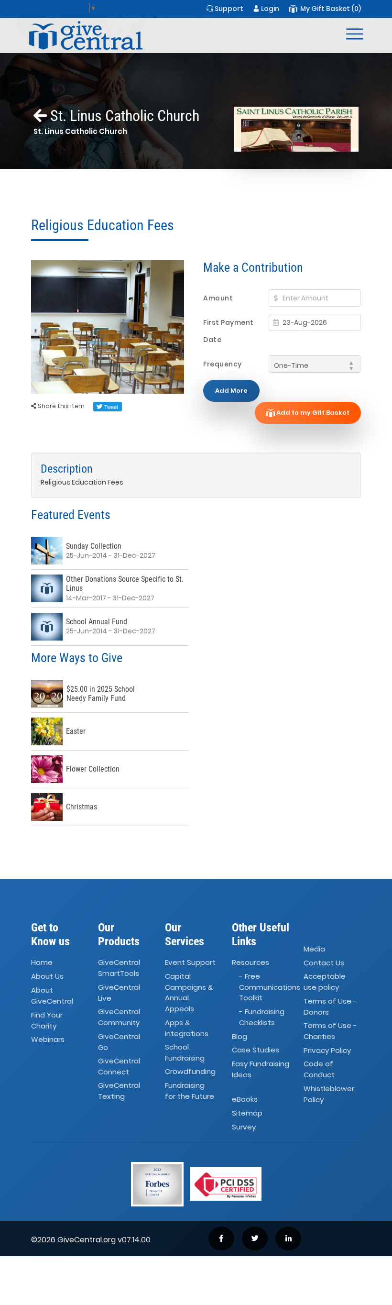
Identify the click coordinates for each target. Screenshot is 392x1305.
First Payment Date (228, 331)
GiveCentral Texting (119, 1091)
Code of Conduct (319, 1069)
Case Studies (255, 1050)
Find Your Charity (47, 1020)
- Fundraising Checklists (261, 1017)
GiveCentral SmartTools (119, 968)
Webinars (48, 1039)
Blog (239, 1036)
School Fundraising (185, 1052)
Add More (231, 390)
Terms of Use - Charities (330, 1030)
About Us (47, 977)
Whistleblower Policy (329, 1094)
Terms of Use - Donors (330, 1006)
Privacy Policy (327, 1050)
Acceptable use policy (325, 982)
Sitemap (247, 1113)
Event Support (190, 963)
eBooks (245, 1099)
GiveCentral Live (119, 992)
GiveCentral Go (119, 1041)
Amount (218, 298)
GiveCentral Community (119, 1017)
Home (42, 963)
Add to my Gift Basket (312, 412)
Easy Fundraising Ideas (260, 1069)
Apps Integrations (186, 1028)
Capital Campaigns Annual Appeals (189, 993)
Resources (250, 963)
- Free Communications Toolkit (269, 987)
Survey (244, 1127)
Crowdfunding (190, 1072)
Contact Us (324, 963)
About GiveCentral (52, 995)
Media (314, 949)
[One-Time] (314, 364)
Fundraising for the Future (189, 1091)
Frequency (222, 364)
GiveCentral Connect (119, 1066)
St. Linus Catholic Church (123, 116)
